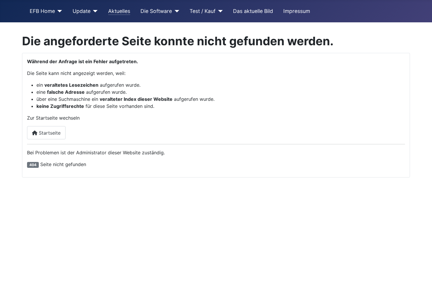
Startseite (49, 133)
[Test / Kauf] (219, 11)
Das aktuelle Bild (253, 11)
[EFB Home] (58, 11)
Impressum (296, 11)
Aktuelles (119, 11)
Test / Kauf (202, 11)
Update (82, 11)
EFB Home (42, 11)
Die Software (156, 11)
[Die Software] (175, 11)
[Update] (94, 11)
